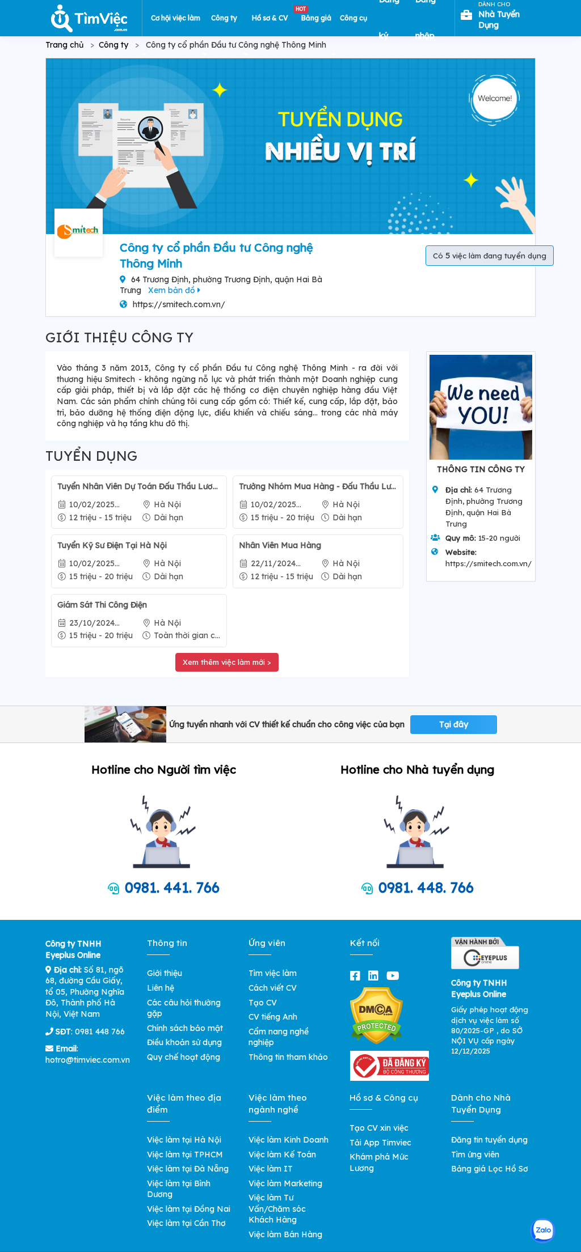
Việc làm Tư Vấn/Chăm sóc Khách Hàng (277, 1208)
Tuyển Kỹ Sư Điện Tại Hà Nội (112, 545)
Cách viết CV (273, 988)
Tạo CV (263, 1003)
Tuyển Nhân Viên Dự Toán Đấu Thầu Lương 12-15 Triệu (139, 486)
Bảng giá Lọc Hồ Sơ (489, 1169)
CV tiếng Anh (273, 1017)
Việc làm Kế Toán (282, 1154)
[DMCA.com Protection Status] (376, 1016)
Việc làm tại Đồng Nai (188, 1209)
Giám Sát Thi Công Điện (102, 605)
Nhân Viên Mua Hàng (280, 545)
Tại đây (453, 724)
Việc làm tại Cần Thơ (186, 1223)
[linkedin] (375, 976)
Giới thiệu (164, 973)
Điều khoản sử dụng (184, 1042)
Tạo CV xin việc (379, 1128)
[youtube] (395, 976)
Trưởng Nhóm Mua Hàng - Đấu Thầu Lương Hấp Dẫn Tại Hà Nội (318, 486)
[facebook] (357, 976)
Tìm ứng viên (475, 1154)
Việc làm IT (271, 1169)
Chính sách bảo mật (185, 1028)
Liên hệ (160, 988)
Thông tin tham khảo (288, 1057)
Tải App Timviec (380, 1143)
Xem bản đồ (172, 290)
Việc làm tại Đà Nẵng (188, 1169)
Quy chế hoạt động (183, 1057)
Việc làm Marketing (285, 1183)
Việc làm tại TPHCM (185, 1154)
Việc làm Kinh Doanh (289, 1140)
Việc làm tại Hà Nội (184, 1140)
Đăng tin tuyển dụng (489, 1140)
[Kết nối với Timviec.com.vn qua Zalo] (542, 1230)
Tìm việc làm (273, 973)
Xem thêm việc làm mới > (227, 662)
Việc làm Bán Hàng (285, 1234)
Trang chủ (64, 45)
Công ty (113, 45)
